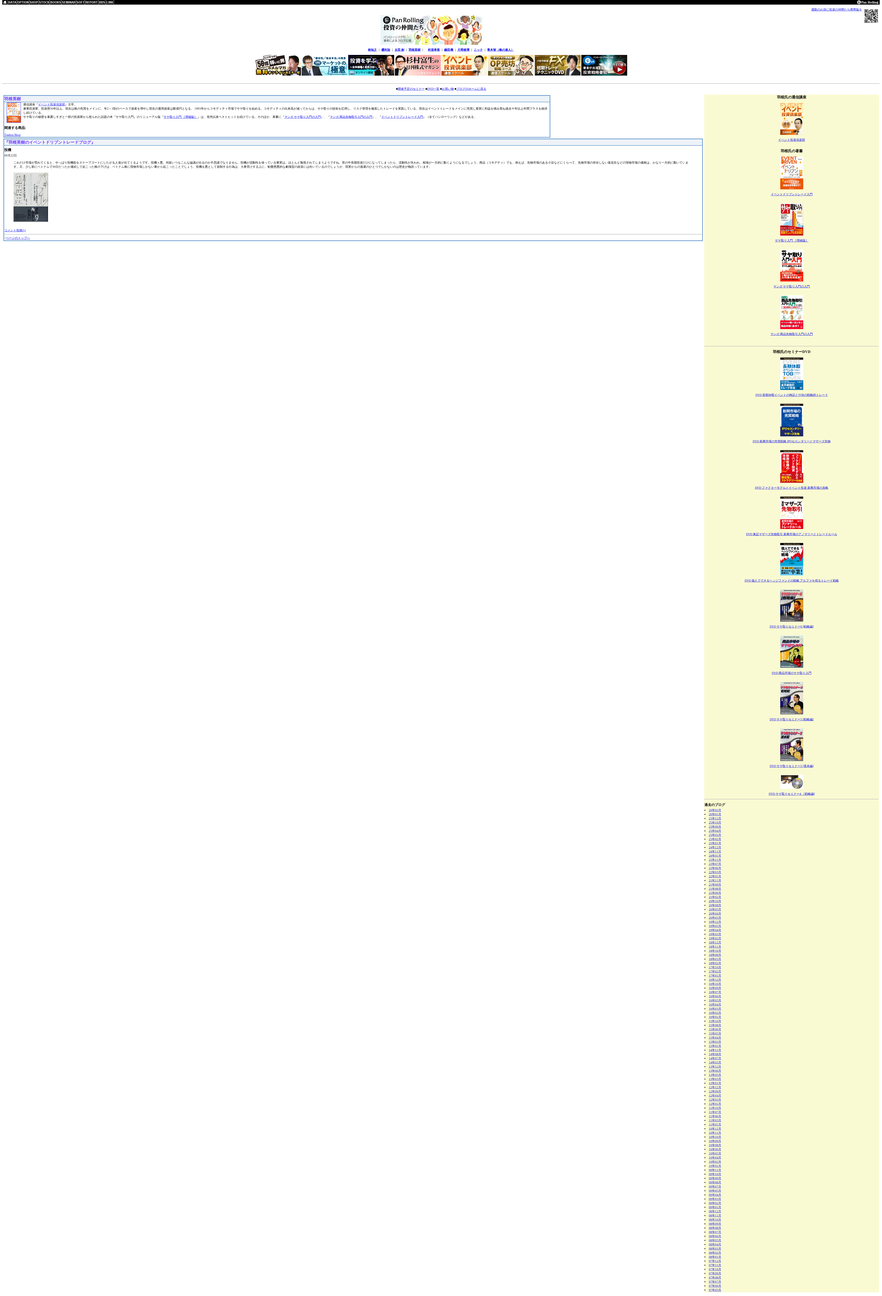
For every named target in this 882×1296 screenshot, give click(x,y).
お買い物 (448, 89)
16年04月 (715, 1004)
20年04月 (715, 913)
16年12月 (715, 979)
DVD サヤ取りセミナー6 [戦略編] (792, 626)
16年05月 (715, 1000)
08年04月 (715, 1244)
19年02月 (715, 938)
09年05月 (715, 1190)
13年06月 (715, 1070)
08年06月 (715, 1236)
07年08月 (715, 1277)
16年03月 (715, 1008)
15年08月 (715, 1025)
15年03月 (715, 1041)
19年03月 (715, 934)
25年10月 (715, 822)
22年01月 (715, 876)
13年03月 (715, 1079)
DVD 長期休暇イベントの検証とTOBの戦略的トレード (791, 395)
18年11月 (715, 946)
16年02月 (715, 1013)
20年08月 (715, 905)
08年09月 (715, 1223)
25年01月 (715, 843)
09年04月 (715, 1195)
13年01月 (715, 1083)
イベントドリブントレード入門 (402, 117)
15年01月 (715, 1046)
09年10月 (715, 1174)
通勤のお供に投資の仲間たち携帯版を (836, 9)
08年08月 (715, 1228)
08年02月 (715, 1252)
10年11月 (715, 1132)
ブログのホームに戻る (471, 89)
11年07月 (715, 1112)
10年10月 (715, 1137)
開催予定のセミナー (411, 89)
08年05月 (715, 1240)
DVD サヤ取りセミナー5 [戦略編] (792, 719)
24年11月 (715, 851)
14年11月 (715, 1050)
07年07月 (715, 1281)
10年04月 (715, 1157)
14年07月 (715, 1058)
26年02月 (715, 810)
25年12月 (715, 818)
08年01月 (715, 1257)
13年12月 (715, 1066)
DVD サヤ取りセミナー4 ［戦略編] (792, 794)
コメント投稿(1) (15, 230)
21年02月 (715, 897)
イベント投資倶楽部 (51, 104)
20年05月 (715, 909)
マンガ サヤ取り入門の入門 (302, 117)
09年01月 (715, 1207)
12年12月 (715, 1087)
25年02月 (715, 839)
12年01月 (715, 1104)
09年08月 (715, 1182)
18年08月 (715, 955)
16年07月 (715, 992)
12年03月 (715, 1099)
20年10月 (715, 901)
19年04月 (715, 930)
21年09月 (715, 884)
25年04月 (715, 831)
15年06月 (715, 1029)
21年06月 (715, 893)
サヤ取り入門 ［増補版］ (181, 117)
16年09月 (715, 988)
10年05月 (715, 1153)
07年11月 (715, 1265)
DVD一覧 (433, 89)
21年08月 (715, 888)
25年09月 (715, 826)
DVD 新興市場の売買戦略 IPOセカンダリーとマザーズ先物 (792, 441)
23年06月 (715, 868)
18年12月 (715, 942)
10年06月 (715, 1149)
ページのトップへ (18, 238)
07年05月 (715, 1290)
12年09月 (715, 1091)
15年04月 (715, 1037)
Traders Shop (12, 134)
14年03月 (715, 1062)
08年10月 (715, 1219)
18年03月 (715, 959)
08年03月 (715, 1248)
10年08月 (715, 1145)
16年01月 (715, 1017)
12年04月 (715, 1095)
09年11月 (715, 1170)
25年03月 (715, 835)
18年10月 (715, 950)
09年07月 (715, 1186)
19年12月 (715, 922)
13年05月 (715, 1075)
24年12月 (715, 847)
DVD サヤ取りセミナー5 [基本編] (792, 766)
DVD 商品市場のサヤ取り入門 (791, 673)
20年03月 (715, 917)
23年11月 (715, 859)
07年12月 (715, 1261)
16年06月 (715, 996)
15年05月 (715, 1033)
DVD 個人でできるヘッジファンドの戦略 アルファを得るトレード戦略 (792, 580)
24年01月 (715, 855)
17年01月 (715, 975)
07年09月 (715, 1273)
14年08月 (715, 1054)
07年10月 (715, 1269)
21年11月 (715, 880)
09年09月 (715, 1178)
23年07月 (715, 864)
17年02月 (715, 971)
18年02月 (715, 963)
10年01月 (715, 1166)
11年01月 (715, 1124)
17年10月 (715, 967)
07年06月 (715, 1285)
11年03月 (715, 1120)
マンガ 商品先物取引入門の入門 (351, 117)
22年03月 (715, 872)
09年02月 (715, 1203)
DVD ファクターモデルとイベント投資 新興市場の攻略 (791, 487)
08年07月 (715, 1232)
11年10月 (715, 1108)
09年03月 (715, 1199)
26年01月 (715, 814)
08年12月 (715, 1211)
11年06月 (715, 1116)
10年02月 (715, 1161)
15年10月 (715, 1021)
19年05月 (715, 926)
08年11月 (715, 1215)
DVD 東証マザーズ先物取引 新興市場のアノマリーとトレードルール (791, 534)
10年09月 (715, 1141)
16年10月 (715, 984)
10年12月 (715, 1128)
